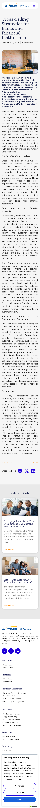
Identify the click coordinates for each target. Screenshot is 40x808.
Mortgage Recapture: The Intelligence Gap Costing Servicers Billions (19, 523)
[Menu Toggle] (34, 5)
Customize (19, 786)
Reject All (20, 793)
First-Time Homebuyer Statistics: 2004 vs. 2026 (18, 581)
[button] (19, 471)
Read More (9, 549)
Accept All (19, 799)
